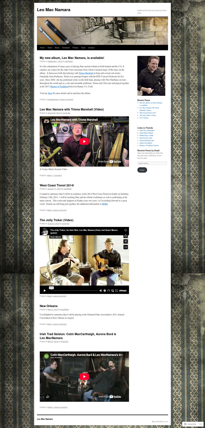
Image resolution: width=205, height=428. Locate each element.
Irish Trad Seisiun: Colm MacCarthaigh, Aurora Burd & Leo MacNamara (78, 336)
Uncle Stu (66, 113)
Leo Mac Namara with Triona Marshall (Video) (72, 109)
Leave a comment (66, 99)
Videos (50, 407)
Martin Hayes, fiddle (146, 135)
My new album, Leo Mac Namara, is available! (72, 58)
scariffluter (69, 61)
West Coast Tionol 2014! (57, 185)
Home (42, 47)
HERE (105, 203)
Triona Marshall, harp (147, 140)
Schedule (66, 47)
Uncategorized (52, 99)
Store (50, 47)
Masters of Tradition (59, 86)
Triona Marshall (86, 72)
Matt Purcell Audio (146, 138)
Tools (83, 47)
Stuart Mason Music (146, 133)
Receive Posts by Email (148, 150)
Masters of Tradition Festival (149, 145)
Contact (91, 47)
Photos (75, 47)
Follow (142, 170)
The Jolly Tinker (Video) (56, 220)
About (57, 47)
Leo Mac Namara (53, 9)
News (49, 175)
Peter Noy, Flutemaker (147, 130)
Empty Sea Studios (146, 143)
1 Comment (57, 175)
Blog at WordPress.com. (160, 421)
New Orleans (49, 306)
